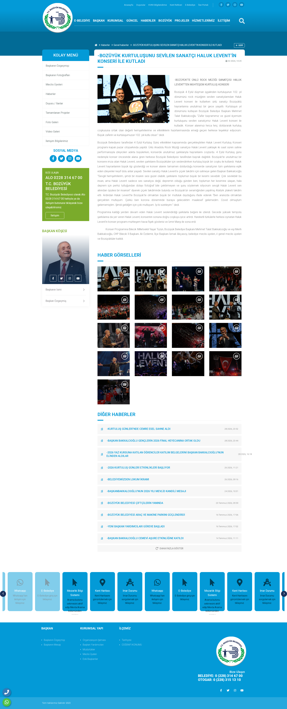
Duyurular (141, 5)
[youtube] (241, 5)
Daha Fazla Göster (171, 548)
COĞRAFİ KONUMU (132, 644)
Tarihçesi (126, 640)
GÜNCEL (132, 20)
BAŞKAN (99, 20)
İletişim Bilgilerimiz (57, 141)
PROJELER (182, 20)
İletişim (55, 215)
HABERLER (148, 20)
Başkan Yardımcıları (93, 644)
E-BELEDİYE (82, 20)
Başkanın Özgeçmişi (57, 65)
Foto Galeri (52, 122)
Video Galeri (53, 131)
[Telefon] (6, 692)
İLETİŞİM (224, 20)
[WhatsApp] (6, 702)
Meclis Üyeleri (54, 84)
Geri (240, 45)
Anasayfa (129, 5)
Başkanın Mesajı (52, 644)
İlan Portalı (203, 5)
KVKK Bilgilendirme (157, 5)
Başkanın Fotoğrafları (58, 75)
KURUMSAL (115, 20)
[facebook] (221, 5)
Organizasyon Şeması (94, 640)
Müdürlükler (89, 649)
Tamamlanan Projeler (58, 112)
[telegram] (228, 5)
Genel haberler (121, 45)
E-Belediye (190, 5)
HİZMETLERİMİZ (203, 20)
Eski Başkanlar (90, 659)
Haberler (105, 45)
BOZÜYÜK (165, 20)
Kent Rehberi (176, 5)
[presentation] (3, 594)
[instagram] (235, 5)
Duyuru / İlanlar (54, 103)
